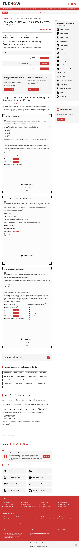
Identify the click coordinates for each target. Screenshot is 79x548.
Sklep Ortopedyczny (65, 65)
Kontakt (29, 542)
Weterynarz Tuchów (8, 504)
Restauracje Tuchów (45, 506)
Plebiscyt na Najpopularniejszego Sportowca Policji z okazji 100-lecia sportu (59, 518)
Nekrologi (42, 8)
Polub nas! (46, 456)
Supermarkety (63, 57)
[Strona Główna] (3, 9)
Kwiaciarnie (63, 96)
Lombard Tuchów (44, 502)
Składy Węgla (63, 61)
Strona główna (5, 18)
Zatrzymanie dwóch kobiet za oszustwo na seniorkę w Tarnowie (56, 520)
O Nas (33, 542)
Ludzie (67, 8)
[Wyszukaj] (75, 3)
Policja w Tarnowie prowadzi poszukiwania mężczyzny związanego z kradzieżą (21, 518)
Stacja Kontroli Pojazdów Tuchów (30, 506)
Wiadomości (8, 8)
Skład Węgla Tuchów (38, 477)
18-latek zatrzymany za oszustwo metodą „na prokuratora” (16, 520)
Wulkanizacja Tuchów (8, 506)
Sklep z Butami (63, 84)
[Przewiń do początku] (76, 545)
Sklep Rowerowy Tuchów (39, 484)
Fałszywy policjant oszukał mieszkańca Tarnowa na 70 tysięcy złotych (58, 523)
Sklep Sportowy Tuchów (13, 490)
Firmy (19, 8)
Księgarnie (62, 72)
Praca (30, 8)
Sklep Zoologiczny (64, 29)
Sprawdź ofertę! (9, 89)
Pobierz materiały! (33, 89)
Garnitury (62, 53)
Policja (15, 8)
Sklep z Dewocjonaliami (66, 80)
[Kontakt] (71, 4)
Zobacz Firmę (44, 57)
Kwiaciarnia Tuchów (64, 502)
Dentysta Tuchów (8, 502)
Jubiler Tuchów (11, 471)
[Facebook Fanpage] (68, 4)
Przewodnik (61, 8)
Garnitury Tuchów (37, 471)
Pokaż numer (16, 161)
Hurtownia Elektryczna (65, 88)
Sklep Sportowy (64, 37)
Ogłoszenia (25, 8)
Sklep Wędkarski (64, 33)
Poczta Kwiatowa (64, 45)
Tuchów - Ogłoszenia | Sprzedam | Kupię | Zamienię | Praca (37, 12)
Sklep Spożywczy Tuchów (13, 477)
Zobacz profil (16, 231)
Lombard (62, 92)
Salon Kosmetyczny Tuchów (66, 504)
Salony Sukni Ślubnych (65, 68)
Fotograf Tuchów (26, 504)
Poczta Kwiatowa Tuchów (13, 484)
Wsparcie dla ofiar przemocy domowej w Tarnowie (15, 523)
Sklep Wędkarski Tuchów (39, 490)
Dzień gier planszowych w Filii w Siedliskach (13, 516)
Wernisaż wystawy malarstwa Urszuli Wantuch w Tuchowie (55, 516)
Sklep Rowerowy (64, 41)
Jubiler (61, 49)
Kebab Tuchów (63, 506)
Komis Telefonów (64, 76)
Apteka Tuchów (26, 502)
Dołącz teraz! (61, 119)
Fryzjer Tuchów (44, 504)
